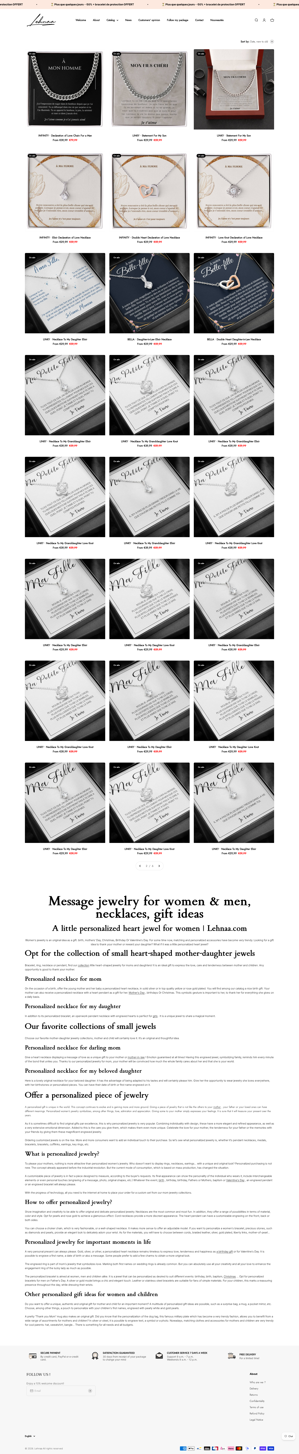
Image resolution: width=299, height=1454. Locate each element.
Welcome (81, 20)
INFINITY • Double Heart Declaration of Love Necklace (149, 237)
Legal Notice (256, 1420)
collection (83, 965)
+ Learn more (149, 1330)
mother (217, 1107)
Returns (254, 1395)
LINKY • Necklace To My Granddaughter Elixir (65, 441)
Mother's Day (137, 992)
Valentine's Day (235, 1180)
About (96, 20)
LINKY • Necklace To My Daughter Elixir (65, 339)
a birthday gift (224, 1251)
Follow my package (177, 20)
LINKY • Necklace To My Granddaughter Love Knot (149, 441)
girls (155, 1016)
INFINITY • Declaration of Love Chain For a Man (65, 135)
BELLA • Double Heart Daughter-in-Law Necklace (234, 339)
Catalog (111, 20)
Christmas (230, 1276)
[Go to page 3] (159, 866)
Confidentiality (257, 1401)
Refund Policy (257, 1413)
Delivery (254, 1388)
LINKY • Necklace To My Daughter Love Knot (149, 645)
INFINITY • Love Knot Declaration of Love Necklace (234, 237)
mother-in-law (136, 1057)
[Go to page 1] (140, 866)
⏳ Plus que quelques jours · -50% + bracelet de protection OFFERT (107, 4)
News (128, 20)
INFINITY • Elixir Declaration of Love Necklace (65, 237)
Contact (199, 20)
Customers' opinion (149, 20)
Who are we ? (258, 1382)
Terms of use (257, 1407)
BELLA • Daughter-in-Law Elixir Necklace (150, 339)
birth (161, 1180)
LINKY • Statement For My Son (149, 135)
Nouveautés (217, 20)
